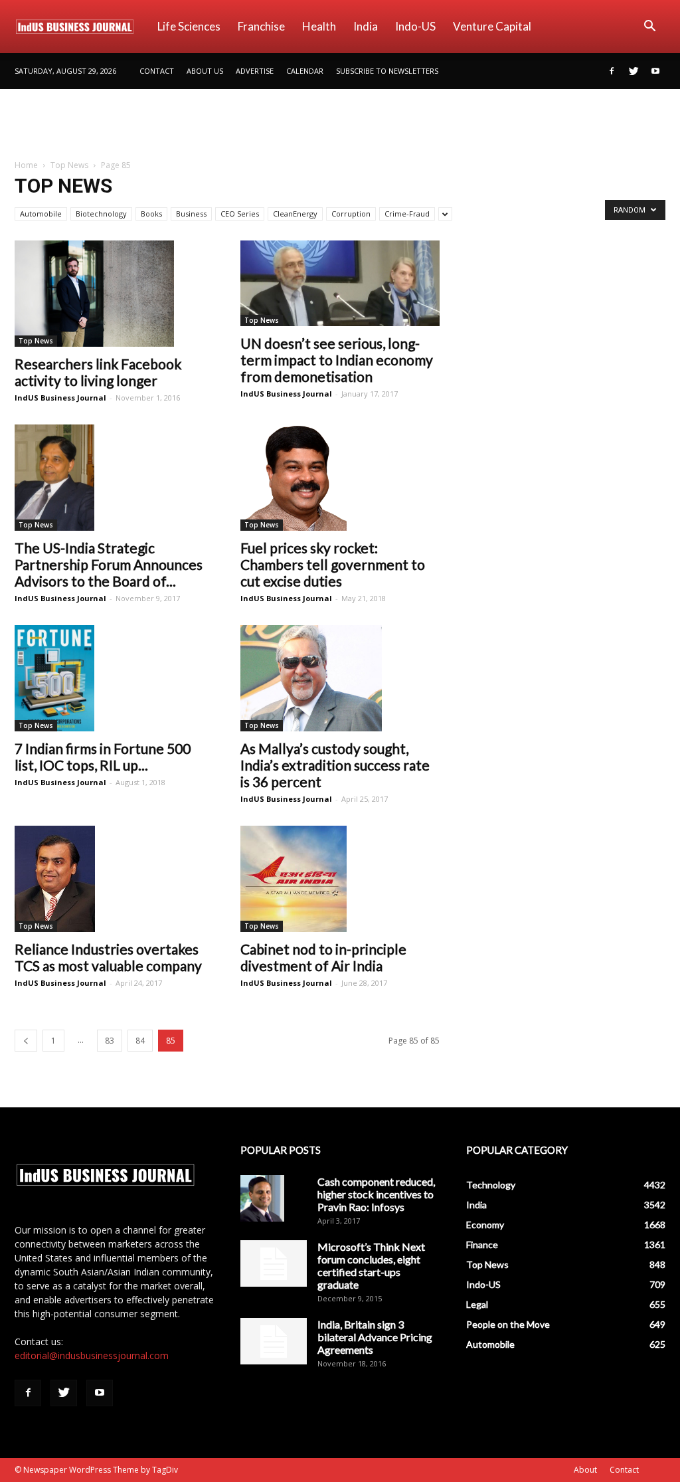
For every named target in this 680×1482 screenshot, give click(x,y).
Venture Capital (492, 26)
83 (109, 1040)
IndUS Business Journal (60, 398)
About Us (205, 71)
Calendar (304, 71)
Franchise (261, 26)
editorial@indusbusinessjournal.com (92, 1355)
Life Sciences (188, 26)
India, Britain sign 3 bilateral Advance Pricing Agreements (374, 1337)
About (585, 1469)
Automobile (41, 214)
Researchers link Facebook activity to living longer (98, 372)
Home (26, 165)
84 (140, 1040)
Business (191, 214)
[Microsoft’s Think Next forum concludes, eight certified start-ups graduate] (273, 1263)
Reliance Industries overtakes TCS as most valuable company (108, 957)
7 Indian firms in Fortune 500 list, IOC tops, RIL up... (103, 756)
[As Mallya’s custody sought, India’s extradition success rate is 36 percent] (340, 678)
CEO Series (239, 214)
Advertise (255, 71)
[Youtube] (655, 71)
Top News (69, 165)
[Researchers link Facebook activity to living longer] (114, 293)
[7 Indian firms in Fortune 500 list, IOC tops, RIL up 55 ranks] (114, 678)
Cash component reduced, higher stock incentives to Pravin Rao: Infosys (376, 1194)
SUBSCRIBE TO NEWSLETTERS (387, 71)
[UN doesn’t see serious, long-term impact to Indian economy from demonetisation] (340, 283)
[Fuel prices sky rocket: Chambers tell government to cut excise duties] (340, 477)
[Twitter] (633, 71)
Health (319, 26)
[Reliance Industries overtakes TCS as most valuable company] (114, 879)
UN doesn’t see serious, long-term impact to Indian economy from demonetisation (336, 360)
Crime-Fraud (407, 214)
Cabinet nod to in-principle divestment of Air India (323, 957)
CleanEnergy (295, 214)
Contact (156, 71)
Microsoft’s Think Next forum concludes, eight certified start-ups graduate (371, 1265)
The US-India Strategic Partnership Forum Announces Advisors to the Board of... (109, 564)
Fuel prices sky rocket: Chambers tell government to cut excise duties (332, 564)
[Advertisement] (340, 125)
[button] (649, 27)
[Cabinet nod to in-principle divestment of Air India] (340, 879)
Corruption (351, 214)
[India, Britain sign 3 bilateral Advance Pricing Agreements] (273, 1341)
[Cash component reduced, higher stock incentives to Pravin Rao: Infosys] (262, 1198)
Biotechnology (101, 214)
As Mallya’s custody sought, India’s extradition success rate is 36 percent (335, 765)
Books (151, 214)
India (365, 26)
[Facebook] (612, 71)
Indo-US (415, 26)
